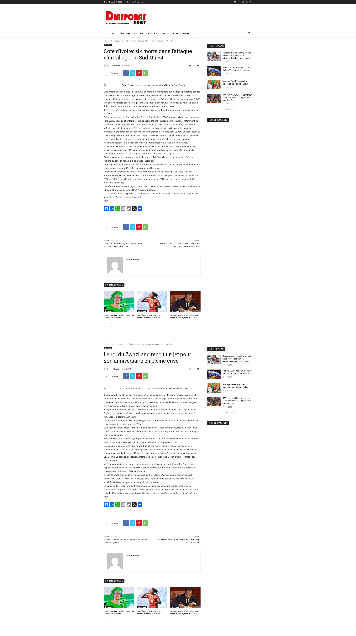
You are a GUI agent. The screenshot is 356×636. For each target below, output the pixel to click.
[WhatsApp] (145, 73)
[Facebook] (239, 2)
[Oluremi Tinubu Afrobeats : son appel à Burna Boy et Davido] (119, 301)
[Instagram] (243, 2)
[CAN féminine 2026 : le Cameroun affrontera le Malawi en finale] (152, 301)
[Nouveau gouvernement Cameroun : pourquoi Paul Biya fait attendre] (185, 301)
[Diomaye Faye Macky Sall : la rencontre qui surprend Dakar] (214, 84)
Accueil (106, 41)
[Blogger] (235, 2)
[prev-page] (105, 324)
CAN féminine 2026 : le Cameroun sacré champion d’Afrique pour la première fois (237, 97)
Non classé (115, 41)
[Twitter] (250, 2)
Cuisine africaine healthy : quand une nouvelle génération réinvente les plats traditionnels (236, 55)
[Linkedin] (246, 2)
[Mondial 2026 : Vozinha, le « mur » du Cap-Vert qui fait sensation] (214, 71)
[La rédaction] (105, 65)
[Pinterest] (139, 73)
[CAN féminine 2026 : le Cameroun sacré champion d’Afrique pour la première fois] (214, 98)
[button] (249, 33)
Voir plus (228, 109)
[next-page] (110, 324)
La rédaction (115, 66)
